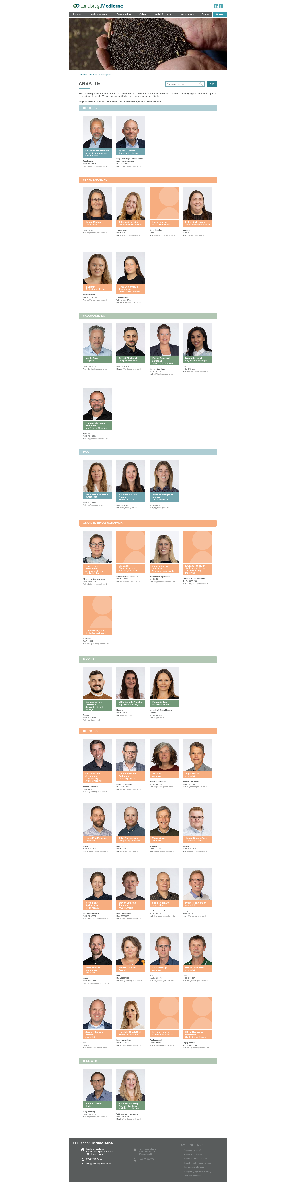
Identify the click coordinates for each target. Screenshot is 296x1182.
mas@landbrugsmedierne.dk (197, 371)
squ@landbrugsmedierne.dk (130, 166)
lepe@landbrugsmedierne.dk (97, 851)
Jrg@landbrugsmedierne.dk (197, 851)
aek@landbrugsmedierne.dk (130, 369)
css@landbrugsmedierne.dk (130, 1045)
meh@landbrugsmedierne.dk (131, 981)
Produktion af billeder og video (197, 1163)
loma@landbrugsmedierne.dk (98, 644)
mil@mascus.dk (126, 715)
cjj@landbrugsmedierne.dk (97, 792)
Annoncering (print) (192, 1150)
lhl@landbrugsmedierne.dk (197, 235)
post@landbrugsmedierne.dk (99, 1163)
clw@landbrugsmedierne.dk (164, 851)
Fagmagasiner (124, 14)
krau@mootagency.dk (128, 508)
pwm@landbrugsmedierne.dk (98, 983)
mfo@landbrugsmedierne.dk (97, 369)
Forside (77, 14)
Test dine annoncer (192, 1176)
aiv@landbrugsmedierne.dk (197, 787)
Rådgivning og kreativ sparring (197, 1171)
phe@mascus (159, 718)
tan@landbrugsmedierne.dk (97, 439)
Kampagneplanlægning (194, 1167)
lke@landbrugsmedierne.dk (164, 981)
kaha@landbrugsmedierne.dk (165, 235)
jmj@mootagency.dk (161, 508)
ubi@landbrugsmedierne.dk (164, 787)
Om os (219, 14)
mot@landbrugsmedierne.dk (197, 981)
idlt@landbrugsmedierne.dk (164, 1045)
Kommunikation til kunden (195, 1158)
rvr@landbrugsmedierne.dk (130, 302)
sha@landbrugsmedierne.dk (97, 1048)
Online (142, 14)
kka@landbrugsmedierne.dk (130, 1119)
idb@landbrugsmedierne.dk (97, 300)
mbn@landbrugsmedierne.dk (98, 918)
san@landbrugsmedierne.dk (130, 918)
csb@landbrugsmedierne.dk (130, 789)
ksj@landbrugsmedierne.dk (164, 374)
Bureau (205, 14)
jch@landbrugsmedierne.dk (130, 851)
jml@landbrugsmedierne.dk (130, 235)
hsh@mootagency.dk (95, 505)
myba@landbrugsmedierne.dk (131, 581)
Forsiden (83, 75)
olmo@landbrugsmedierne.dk (198, 1048)
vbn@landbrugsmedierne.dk (164, 582)
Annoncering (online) (193, 1154)
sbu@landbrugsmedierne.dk (164, 916)
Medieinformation (162, 14)
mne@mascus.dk (93, 720)
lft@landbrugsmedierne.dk (196, 916)
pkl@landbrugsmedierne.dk (97, 1117)
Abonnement (187, 14)
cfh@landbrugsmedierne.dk (97, 166)
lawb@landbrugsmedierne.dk (198, 584)
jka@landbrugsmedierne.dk (97, 233)
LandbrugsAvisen (98, 14)
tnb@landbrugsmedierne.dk (97, 584)
